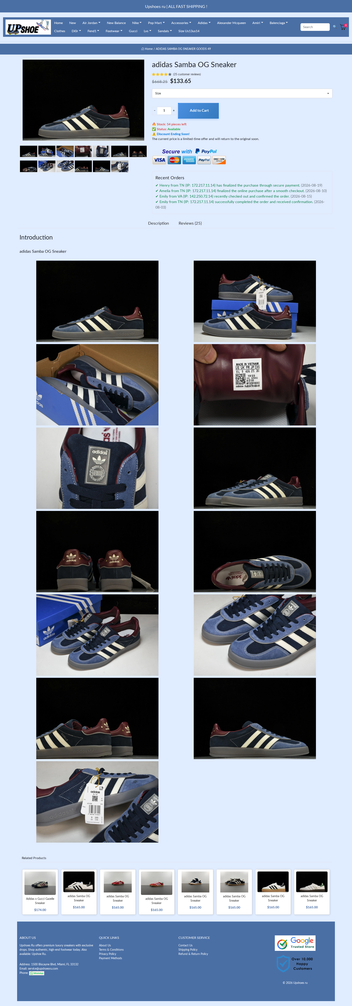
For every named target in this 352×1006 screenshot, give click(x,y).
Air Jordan (89, 23)
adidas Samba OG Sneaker (43, 251)
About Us (105, 945)
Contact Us (185, 945)
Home (58, 23)
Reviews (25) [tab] (190, 223)
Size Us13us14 (188, 31)
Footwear (112, 31)
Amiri (256, 23)
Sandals (163, 31)
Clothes (59, 31)
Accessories (179, 23)
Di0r (75, 31)
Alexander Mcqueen (231, 23)
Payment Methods (110, 958)
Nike (135, 23)
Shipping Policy (187, 949)
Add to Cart (199, 111)
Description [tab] (158, 223)
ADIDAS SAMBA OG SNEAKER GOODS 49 (183, 49)
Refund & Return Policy (193, 954)
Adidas (203, 23)
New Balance (116, 23)
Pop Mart (155, 23)
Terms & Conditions (111, 949)
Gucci (133, 31)
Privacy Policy (107, 954)
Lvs (146, 31)
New (72, 23)
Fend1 (92, 31)
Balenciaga (277, 23)
